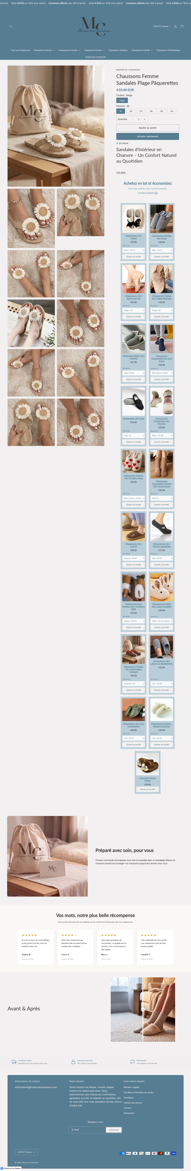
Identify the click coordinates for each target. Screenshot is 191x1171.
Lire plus (121, 172)
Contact (127, 1108)
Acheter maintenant (147, 136)
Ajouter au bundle (133, 256)
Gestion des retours (133, 1102)
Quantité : (123, 119)
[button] (11, 26)
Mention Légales (131, 1087)
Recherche (129, 1113)
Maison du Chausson (30, 1163)
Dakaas (18, 1168)
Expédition (129, 1097)
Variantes (126, 246)
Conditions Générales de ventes (138, 1092)
